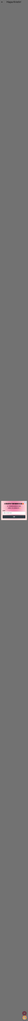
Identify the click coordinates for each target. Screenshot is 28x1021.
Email (4, 510)
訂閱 (14, 516)
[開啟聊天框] (24, 1018)
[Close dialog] (25, 502)
